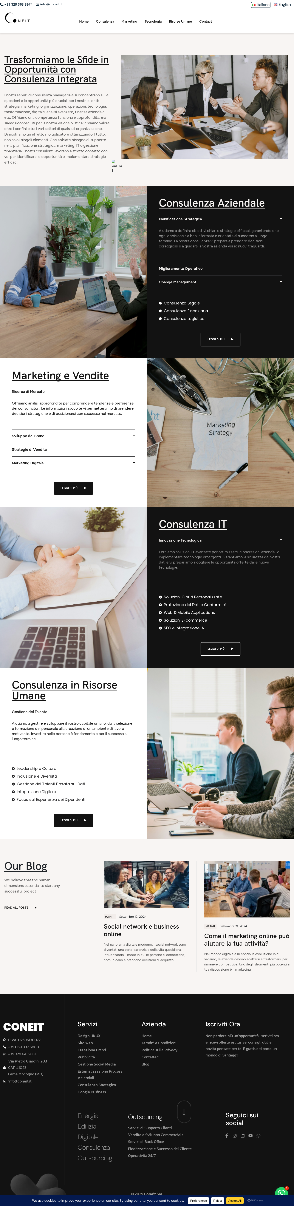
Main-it (110, 916)
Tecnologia (153, 21)
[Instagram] (234, 1135)
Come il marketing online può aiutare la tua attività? (246, 940)
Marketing (129, 21)
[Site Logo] (17, 17)
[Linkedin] (242, 1135)
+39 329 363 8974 (18, 4)
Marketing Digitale (28, 463)
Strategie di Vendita (29, 449)
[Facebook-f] (226, 1135)
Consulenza (105, 21)
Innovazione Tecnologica (180, 540)
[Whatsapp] (258, 1135)
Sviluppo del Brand (28, 436)
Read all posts (16, 907)
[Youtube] (250, 1135)
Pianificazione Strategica (180, 219)
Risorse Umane (180, 21)
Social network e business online (141, 930)
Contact (205, 21)
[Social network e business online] (146, 884)
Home (84, 21)
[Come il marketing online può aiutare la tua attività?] (247, 888)
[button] (281, 1193)
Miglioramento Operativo (181, 268)
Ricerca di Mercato (28, 391)
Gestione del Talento (29, 711)
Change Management (177, 282)
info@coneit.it (51, 4)
